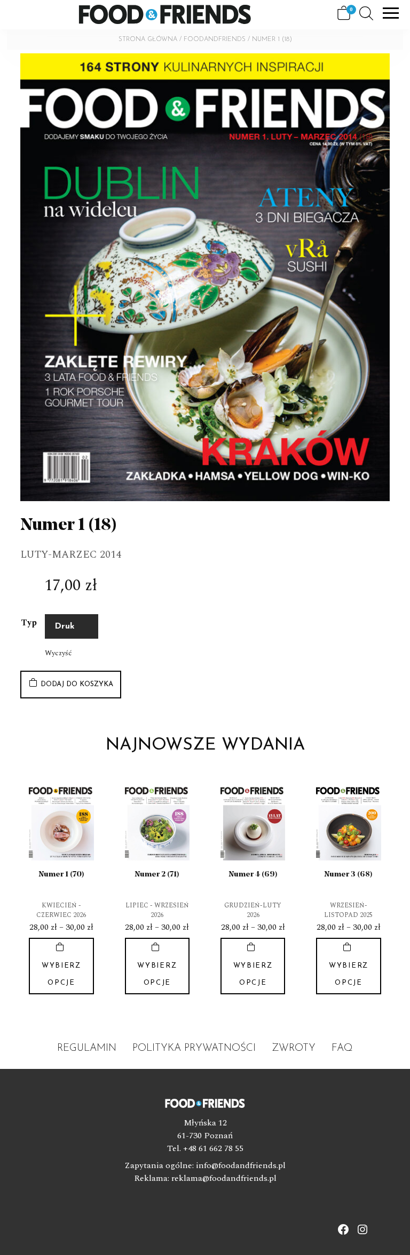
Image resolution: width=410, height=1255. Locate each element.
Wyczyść (58, 653)
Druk (64, 626)
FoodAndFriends (215, 39)
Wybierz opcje (61, 974)
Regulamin (86, 1048)
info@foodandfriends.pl (241, 1165)
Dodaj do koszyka (77, 684)
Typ (29, 622)
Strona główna (148, 39)
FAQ (342, 1048)
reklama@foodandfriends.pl (224, 1178)
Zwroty (294, 1048)
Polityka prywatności (194, 1048)
